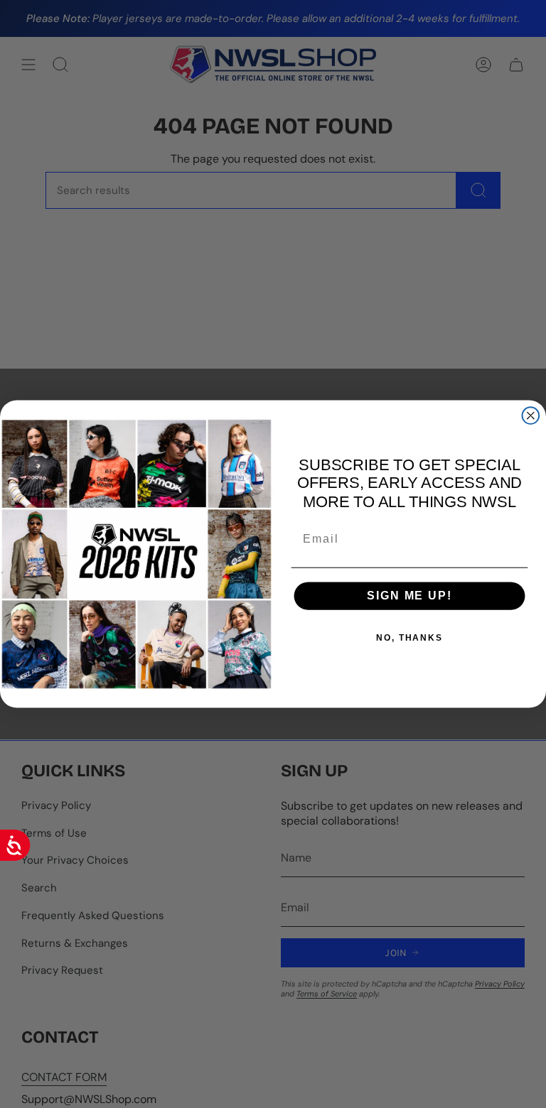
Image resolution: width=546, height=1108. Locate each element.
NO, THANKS (409, 638)
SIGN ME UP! (409, 596)
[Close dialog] (531, 415)
